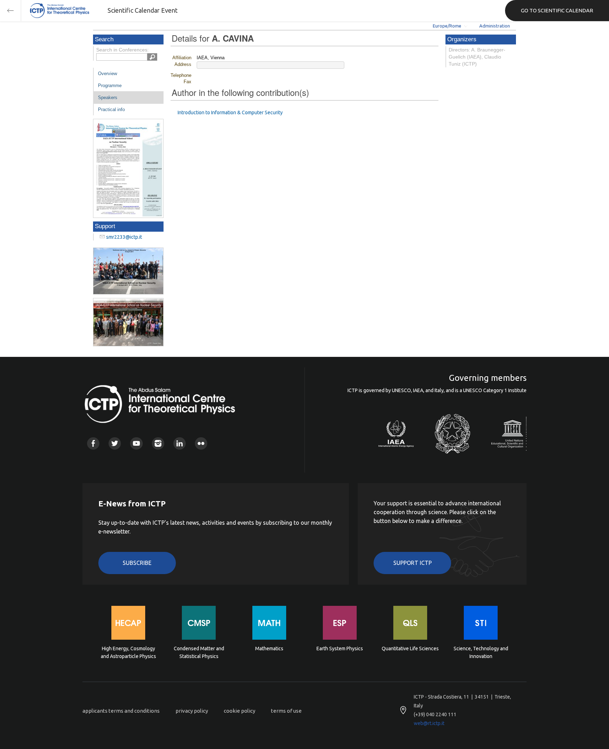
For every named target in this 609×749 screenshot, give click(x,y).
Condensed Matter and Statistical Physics (199, 652)
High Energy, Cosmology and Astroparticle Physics (128, 652)
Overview (107, 73)
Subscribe (137, 563)
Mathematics (269, 648)
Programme (110, 85)
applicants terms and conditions (121, 711)
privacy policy (192, 711)
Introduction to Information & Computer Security (230, 112)
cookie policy (239, 711)
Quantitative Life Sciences (410, 648)
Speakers (107, 97)
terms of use (286, 711)
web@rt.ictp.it (429, 723)
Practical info (111, 109)
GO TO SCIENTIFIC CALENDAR (557, 10)
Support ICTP (412, 563)
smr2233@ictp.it (124, 237)
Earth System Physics (339, 648)
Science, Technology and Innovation (481, 652)
